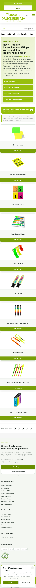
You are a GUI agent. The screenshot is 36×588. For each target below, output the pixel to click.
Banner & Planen (6, 499)
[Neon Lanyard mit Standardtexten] (18, 370)
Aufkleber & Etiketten (7, 491)
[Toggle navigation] (33, 15)
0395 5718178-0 (18, 462)
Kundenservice (5, 516)
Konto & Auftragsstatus (7, 537)
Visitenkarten (5, 488)
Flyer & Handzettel (6, 485)
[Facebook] (15, 428)
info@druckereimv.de (7, 462)
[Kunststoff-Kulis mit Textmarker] (18, 311)
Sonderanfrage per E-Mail (18, 467)
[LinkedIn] (27, 428)
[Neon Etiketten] (18, 251)
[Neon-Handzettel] (18, 192)
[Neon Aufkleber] (18, 133)
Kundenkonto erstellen (7, 540)
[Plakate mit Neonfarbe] (18, 162)
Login (18, 8)
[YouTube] (31, 428)
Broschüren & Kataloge (7, 493)
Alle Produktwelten (6, 504)
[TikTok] (23, 428)
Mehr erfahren (26, 582)
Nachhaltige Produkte (7, 501)
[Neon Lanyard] (18, 340)
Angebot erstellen (6, 514)
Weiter (10, 582)
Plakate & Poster (6, 496)
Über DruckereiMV (6, 527)
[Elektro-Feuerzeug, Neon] (18, 400)
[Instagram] (19, 428)
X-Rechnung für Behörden (18, 471)
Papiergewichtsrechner (8, 522)
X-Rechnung (4, 525)
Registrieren (18, 3)
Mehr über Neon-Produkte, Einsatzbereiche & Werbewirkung (16, 110)
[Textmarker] (18, 281)
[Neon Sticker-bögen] (18, 222)
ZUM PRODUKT (18, 150)
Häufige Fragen (5, 519)
